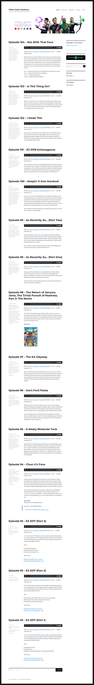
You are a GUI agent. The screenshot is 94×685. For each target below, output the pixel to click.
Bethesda (11, 156)
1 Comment (11, 375)
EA (15, 156)
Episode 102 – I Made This (25, 118)
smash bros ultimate (13, 164)
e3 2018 (11, 160)
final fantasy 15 (12, 127)
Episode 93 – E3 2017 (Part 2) (27, 570)
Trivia (10, 309)
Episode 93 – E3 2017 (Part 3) (27, 521)
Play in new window (34, 51)
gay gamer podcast (13, 50)
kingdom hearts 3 (16, 163)
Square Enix (11, 126)
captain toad (11, 230)
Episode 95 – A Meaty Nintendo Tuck (33, 429)
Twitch (83, 9)
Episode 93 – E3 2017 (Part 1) (27, 620)
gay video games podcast (14, 366)
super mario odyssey (13, 370)
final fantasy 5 (14, 478)
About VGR (64, 9)
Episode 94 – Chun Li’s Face (27, 464)
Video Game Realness (19, 9)
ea (9, 400)
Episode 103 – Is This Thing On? (29, 86)
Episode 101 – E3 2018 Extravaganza (32, 149)
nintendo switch (12, 200)
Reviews (10, 473)
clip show (11, 192)
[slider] (60, 47)
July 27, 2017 (45, 509)
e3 (9, 160)
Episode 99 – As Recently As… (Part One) (35, 257)
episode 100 (15, 192)
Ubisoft (15, 126)
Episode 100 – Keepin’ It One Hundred (34, 181)
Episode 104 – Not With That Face (31, 42)
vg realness (12, 134)
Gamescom (12, 471)
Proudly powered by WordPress (24, 679)
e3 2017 (11, 530)
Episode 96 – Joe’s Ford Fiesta (28, 390)
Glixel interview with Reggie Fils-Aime (34, 561)
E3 (13, 156)
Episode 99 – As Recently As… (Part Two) (35, 220)
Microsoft (18, 156)
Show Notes (14, 473)
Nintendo (11, 48)
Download (42, 51)
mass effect (11, 199)
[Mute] (57, 47)
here (40, 495)
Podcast (14, 48)
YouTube (78, 9)
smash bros (11, 234)
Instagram (71, 9)
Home (57, 9)
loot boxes (11, 368)
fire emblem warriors (14, 400)
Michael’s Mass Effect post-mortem (33, 559)
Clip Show (11, 188)
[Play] (25, 47)
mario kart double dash (13, 197)
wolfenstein (11, 321)
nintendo (18, 53)
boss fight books (12, 476)
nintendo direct (12, 54)
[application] (43, 47)
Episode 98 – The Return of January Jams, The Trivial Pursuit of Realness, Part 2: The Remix (33, 295)
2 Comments (11, 484)
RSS (31, 53)
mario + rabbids (12, 441)
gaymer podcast (12, 53)
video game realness (13, 447)
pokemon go (11, 133)
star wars (10, 402)
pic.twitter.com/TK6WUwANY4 (33, 506)
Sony (18, 124)
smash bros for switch (13, 271)
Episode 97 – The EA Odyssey (28, 356)
